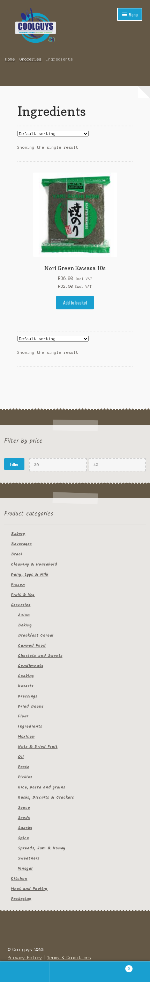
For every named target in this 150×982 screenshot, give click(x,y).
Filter (14, 464)
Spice (23, 838)
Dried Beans (31, 706)
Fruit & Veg (23, 594)
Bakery (18, 534)
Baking (25, 625)
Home (10, 59)
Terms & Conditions (69, 957)
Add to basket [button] (75, 302)
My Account (25, 972)
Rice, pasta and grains (41, 787)
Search (75, 972)
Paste (23, 767)
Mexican (26, 736)
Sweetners (28, 858)
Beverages (21, 544)
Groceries (31, 59)
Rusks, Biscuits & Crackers (46, 797)
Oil (21, 756)
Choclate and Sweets (40, 655)
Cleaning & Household (34, 564)
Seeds (24, 817)
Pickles (25, 777)
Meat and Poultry (29, 888)
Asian (24, 615)
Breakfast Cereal (35, 635)
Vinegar (25, 868)
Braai (16, 554)
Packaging (21, 899)
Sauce (24, 807)
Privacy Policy (25, 957)
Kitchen (19, 878)
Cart (115, 966)
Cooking (26, 676)
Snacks (25, 828)
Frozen (18, 584)
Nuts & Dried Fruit (38, 746)
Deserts (25, 686)
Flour (23, 716)
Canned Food (32, 645)
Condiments (30, 665)
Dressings (27, 696)
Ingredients (30, 726)
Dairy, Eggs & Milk (29, 574)
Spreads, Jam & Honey (42, 848)
